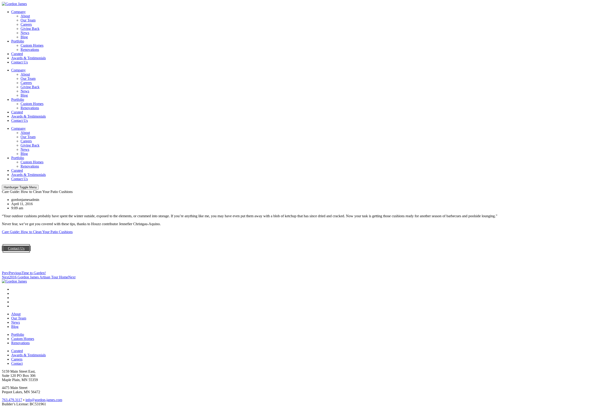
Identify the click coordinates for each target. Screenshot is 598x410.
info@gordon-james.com (43, 400)
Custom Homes (32, 45)
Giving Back (30, 29)
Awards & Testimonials (28, 58)
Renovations (30, 50)
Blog (24, 37)
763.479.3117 (12, 400)
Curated (17, 54)
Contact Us (19, 62)
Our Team (28, 20)
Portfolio (17, 41)
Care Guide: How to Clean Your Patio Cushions (37, 232)
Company (18, 12)
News (25, 33)
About (25, 16)
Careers (26, 24)
